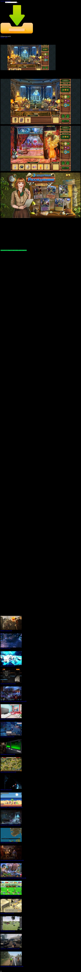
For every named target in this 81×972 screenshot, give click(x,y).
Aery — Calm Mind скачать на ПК (8, 665)
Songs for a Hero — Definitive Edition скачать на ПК (11, 807)
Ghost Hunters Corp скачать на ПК (8, 754)
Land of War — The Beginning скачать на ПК (10, 948)
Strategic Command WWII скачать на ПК (9, 842)
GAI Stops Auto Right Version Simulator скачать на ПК (12, 966)
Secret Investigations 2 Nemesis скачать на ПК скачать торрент (14, 250)
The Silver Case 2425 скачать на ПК (8, 683)
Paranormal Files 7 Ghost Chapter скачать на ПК (10, 825)
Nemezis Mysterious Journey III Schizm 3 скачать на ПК (12, 860)
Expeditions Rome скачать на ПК (7, 736)
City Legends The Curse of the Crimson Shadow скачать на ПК (13, 701)
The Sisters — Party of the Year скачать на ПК (10, 895)
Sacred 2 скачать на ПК (5, 648)
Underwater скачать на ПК (6, 789)
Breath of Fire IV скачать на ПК (7, 913)
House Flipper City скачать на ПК (8, 718)
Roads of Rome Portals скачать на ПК (8, 772)
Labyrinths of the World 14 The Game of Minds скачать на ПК (13, 878)
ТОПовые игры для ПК (6, 36)
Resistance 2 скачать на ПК (6, 630)
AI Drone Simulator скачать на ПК (8, 931)
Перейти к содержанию (6, 1)
